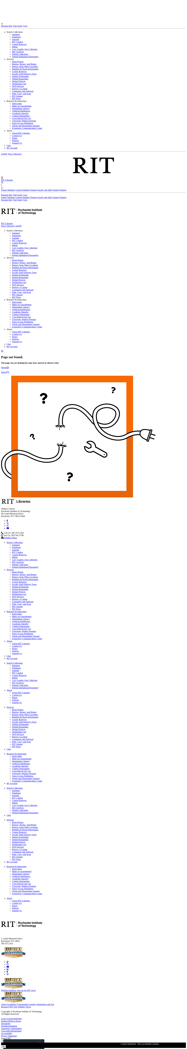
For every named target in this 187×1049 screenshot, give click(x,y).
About (4, 1004)
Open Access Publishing (22, 123)
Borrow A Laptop (19, 89)
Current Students (22, 190)
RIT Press (16, 98)
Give (25, 26)
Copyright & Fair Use (21, 118)
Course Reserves (19, 44)
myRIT (4, 154)
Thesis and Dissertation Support (26, 126)
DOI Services (18, 86)
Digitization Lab (19, 84)
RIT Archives (18, 52)
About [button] (9, 131)
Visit (15, 26)
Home (3, 367)
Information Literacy (21, 108)
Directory (18, 154)
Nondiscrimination (9, 1026)
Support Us (17, 143)
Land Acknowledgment (11, 1018)
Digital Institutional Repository (25, 57)
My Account (12, 148)
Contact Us (17, 135)
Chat (9, 145)
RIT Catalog (17, 42)
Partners (62, 190)
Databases (16, 37)
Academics (12, 1004)
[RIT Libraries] (16, 504)
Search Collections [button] (15, 32)
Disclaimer (5, 1023)
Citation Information (21, 116)
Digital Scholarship (20, 76)
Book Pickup (17, 61)
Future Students (8, 190)
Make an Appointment (21, 106)
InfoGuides (17, 103)
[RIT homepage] (21, 221)
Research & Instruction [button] (16, 101)
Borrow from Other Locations (25, 66)
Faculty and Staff (44, 190)
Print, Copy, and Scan (21, 94)
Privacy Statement (9, 1036)
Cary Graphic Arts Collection (24, 49)
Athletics (21, 1007)
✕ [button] (2, 23)
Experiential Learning (26, 1004)
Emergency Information (11, 1028)
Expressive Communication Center (27, 128)
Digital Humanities (20, 79)
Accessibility (6, 1033)
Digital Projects (18, 81)
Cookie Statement (128, 1044)
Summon (16, 34)
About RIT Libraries (21, 133)
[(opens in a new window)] (7, 521)
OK (3, 1046)
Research (5, 1007)
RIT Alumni (17, 96)
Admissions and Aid (45, 1004)
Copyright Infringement (11, 1031)
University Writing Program (24, 121)
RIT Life (13, 1007)
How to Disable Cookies (148, 1044)
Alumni (55, 190)
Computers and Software (23, 91)
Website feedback (8, 990)
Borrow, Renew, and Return (24, 64)
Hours (14, 138)
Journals (15, 39)
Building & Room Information (25, 69)
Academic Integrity (20, 113)
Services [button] (10, 59)
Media (15, 47)
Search (4, 372)
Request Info (6, 26)
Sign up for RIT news (26, 990)
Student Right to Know (11, 1021)
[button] (2, 177)
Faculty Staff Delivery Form (24, 74)
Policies (15, 140)
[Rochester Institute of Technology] (93, 175)
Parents (33, 190)
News (10, 154)
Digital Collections (20, 54)
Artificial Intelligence (21, 111)
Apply (20, 26)
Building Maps (10, 538)
